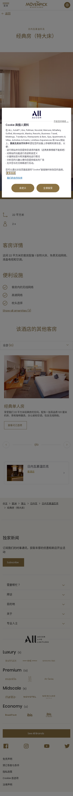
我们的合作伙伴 (14, 178)
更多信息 (10, 173)
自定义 (22, 188)
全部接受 (48, 188)
